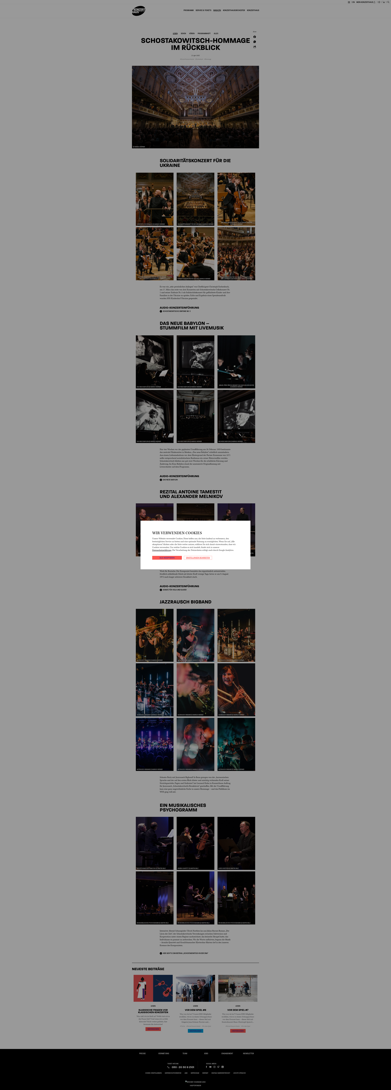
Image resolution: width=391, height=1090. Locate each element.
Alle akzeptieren (167, 557)
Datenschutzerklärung (161, 550)
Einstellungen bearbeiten (198, 557)
